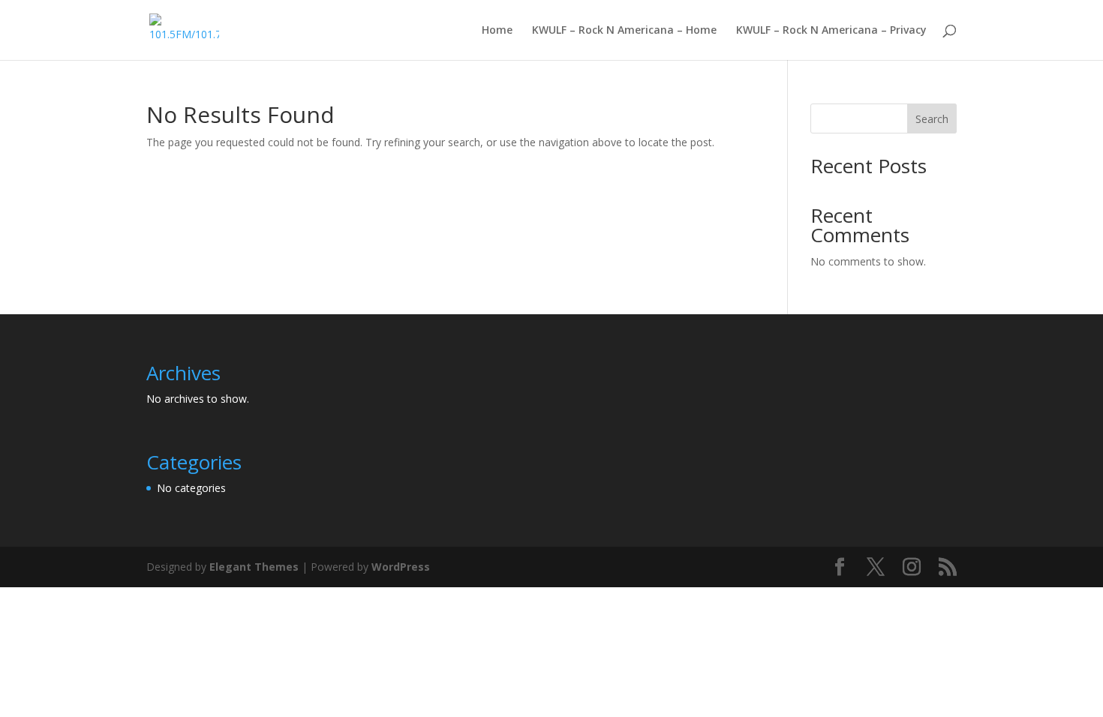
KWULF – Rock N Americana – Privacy (831, 31)
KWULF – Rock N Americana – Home (624, 31)
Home (497, 31)
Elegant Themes (254, 567)
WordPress (400, 567)
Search (931, 119)
